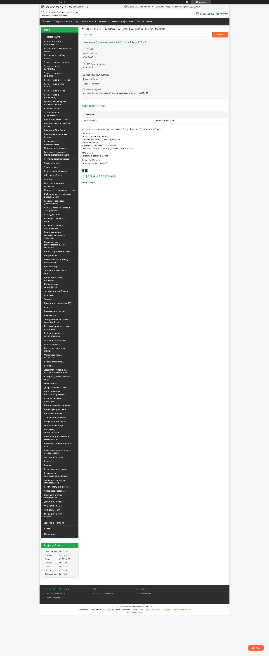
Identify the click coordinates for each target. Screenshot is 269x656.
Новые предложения (55, 593)
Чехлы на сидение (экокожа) (53, 74)
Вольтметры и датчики (54, 311)
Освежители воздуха (54, 425)
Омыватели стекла (53, 505)
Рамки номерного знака (55, 469)
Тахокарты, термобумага (56, 291)
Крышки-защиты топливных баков (57, 125)
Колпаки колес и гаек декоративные (54, 202)
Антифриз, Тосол (52, 509)
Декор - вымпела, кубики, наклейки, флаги (56, 321)
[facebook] (83, 171)
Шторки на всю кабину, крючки (55, 56)
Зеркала (48, 299)
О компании (50, 533)
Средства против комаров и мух (57, 444)
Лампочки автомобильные (56, 158)
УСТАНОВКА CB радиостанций (51, 114)
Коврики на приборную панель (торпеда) (55, 103)
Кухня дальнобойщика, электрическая (55, 227)
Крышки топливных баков (56, 119)
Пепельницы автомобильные (51, 431)
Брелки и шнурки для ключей (54, 349)
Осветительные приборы (56, 190)
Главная (46, 21)
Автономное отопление (55, 340)
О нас (150, 21)
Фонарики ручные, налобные (53, 356)
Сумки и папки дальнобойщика (51, 142)
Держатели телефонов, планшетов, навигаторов (55, 371)
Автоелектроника (52, 344)
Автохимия (49, 295)
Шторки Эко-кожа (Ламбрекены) (52, 43)
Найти (220, 34)
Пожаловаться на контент (150, 609)
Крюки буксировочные (55, 409)
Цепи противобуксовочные (57, 405)
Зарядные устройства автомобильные (54, 481)
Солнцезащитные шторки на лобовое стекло (57, 451)
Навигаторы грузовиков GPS (57, 303)
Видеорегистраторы (54, 361)
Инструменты (50, 255)
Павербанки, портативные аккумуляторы (56, 438)
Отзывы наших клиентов (103, 593)
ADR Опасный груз (53, 175)
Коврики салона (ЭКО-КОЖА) (54, 85)
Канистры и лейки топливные (52, 400)
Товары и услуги (62, 21)
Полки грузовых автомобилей (51, 285)
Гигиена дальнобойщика (55, 171)
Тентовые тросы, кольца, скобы (55, 272)
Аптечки (48, 179)
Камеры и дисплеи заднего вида (57, 378)
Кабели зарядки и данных (56, 486)
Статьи (140, 21)
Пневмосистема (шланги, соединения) (56, 261)
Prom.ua (148, 606)
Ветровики (49, 365)
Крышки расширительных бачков (56, 135)
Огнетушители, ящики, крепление (54, 184)
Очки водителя (51, 383)
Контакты (104, 21)
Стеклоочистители (52, 162)
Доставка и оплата (86, 21)
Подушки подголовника (55, 421)
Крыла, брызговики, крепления (53, 279)
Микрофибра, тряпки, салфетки (54, 515)
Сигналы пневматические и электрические (57, 209)
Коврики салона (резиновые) (51, 96)
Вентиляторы (50, 315)
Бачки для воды (52, 214)
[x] (86, 171)
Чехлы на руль (51, 167)
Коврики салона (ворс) (55, 90)
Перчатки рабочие (53, 413)
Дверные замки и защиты (56, 387)
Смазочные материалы (55, 490)
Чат (258, 648)
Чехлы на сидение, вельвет (57, 62)
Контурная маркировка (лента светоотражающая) (56, 153)
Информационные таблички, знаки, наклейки (57, 195)
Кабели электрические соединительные (55, 334)
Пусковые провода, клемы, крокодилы (57, 327)
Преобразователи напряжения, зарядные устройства (55, 235)
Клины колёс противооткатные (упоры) (56, 474)
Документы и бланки (54, 501)
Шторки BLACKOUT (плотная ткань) (57, 50)
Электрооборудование (55, 417)
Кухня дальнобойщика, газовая (55, 220)
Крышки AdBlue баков (54, 130)
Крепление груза (52, 266)
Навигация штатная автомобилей (53, 496)
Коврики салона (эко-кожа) (57, 79)
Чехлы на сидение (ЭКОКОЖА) (53, 67)
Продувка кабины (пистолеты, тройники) (54, 393)
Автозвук (48, 307)
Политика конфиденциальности (177, 609)
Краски (47, 465)
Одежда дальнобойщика (56, 148)
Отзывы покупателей (123, 21)
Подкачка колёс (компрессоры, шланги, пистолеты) (55, 244)
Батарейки (49, 461)
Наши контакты (145, 593)
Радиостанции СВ (52, 108)
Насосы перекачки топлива (57, 251)
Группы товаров (53, 597)
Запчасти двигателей (54, 456)
